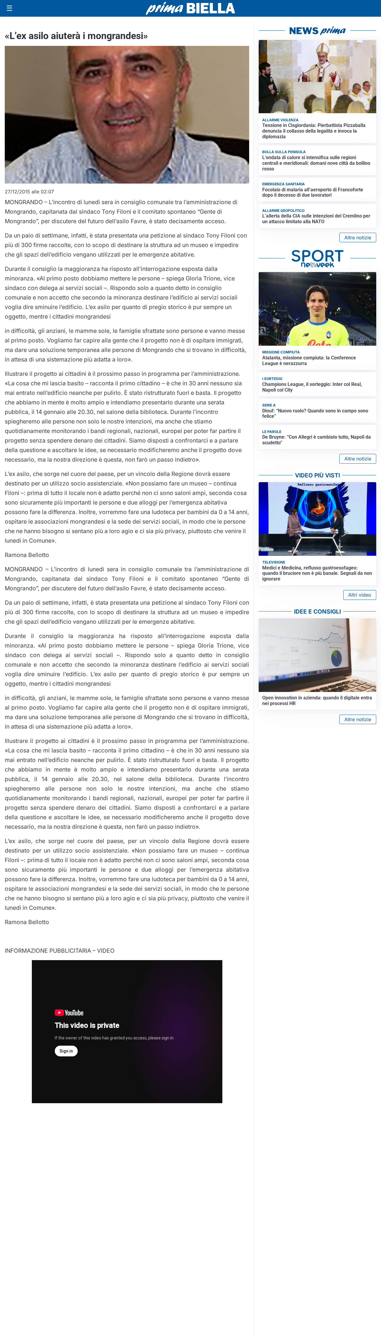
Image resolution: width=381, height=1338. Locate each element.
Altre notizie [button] (357, 237)
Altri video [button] (359, 595)
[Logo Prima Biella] (190, 8)
